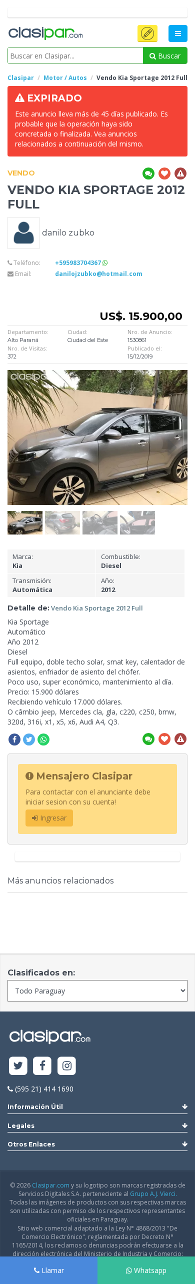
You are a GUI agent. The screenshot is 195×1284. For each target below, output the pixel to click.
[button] (148, 33)
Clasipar (21, 78)
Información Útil (35, 1106)
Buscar (168, 55)
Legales (21, 1126)
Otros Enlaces (31, 1144)
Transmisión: (32, 585)
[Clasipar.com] (45, 34)
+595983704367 (78, 262)
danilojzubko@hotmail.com (98, 274)
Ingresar (52, 817)
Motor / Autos (65, 78)
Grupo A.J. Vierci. (153, 1194)
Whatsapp (149, 1270)
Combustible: (120, 561)
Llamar (52, 1270)
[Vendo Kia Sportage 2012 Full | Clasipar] (25, 515)
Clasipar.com (51, 1185)
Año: (108, 585)
